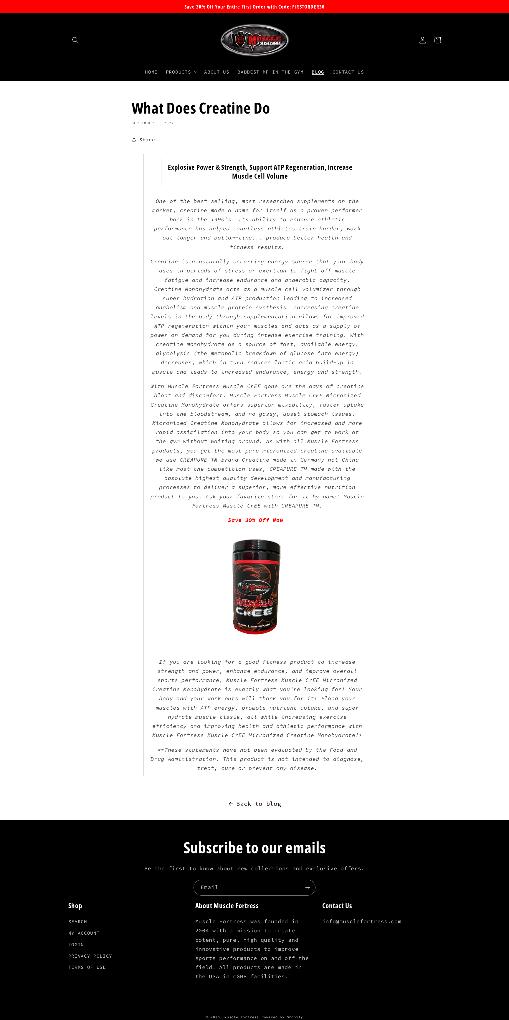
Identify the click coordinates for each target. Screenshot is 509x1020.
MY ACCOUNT (84, 933)
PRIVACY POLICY (90, 956)
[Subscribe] (307, 888)
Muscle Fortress (241, 1017)
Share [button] (147, 139)
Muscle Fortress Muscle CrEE (214, 386)
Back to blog (258, 804)
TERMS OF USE (87, 967)
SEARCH (77, 921)
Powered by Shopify (282, 1017)
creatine (195, 210)
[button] (75, 40)
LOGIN (76, 944)
